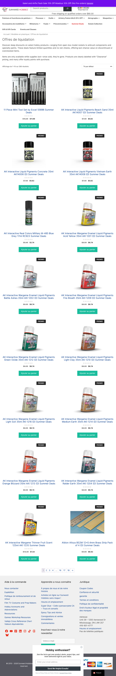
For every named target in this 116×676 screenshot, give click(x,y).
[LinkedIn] (20, 631)
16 (60, 570)
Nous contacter (11, 588)
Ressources (10, 613)
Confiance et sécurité (89, 592)
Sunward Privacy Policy (65, 673)
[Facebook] (7, 631)
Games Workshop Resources (18, 617)
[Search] (67, 8)
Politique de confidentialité (92, 604)
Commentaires (47, 623)
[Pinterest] (16, 631)
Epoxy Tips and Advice (51, 612)
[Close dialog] (81, 647)
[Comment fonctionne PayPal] (95, 669)
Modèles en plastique (20, 34)
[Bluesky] (7, 635)
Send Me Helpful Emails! (58, 669)
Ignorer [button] (90, 3)
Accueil (6, 34)
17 (64, 570)
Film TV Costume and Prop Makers (20, 603)
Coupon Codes (86, 588)
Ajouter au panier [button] (29, 126)
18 (68, 570)
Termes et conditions (89, 600)
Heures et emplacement (52, 602)
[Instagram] (25, 631)
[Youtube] (11, 631)
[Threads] (34, 631)
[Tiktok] (30, 631)
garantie (83, 596)
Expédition (9, 592)
